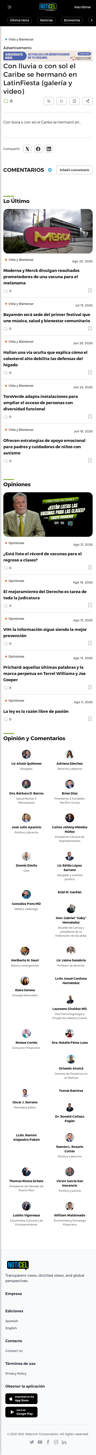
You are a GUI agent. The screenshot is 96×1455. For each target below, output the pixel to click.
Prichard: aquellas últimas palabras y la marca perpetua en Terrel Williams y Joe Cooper (44, 673)
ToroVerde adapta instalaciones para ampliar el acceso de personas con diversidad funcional (40, 402)
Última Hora (19, 20)
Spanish (11, 1321)
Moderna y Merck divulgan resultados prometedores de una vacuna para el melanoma (41, 276)
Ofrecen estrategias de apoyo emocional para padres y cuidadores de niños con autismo (44, 446)
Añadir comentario (74, 170)
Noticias (46, 20)
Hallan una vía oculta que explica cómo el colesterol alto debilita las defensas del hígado (45, 358)
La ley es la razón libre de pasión (36, 711)
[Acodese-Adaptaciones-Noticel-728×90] (48, 56)
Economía (72, 20)
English (11, 1328)
